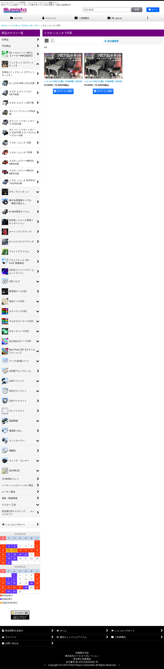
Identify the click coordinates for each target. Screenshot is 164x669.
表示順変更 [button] (113, 41)
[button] (147, 18)
